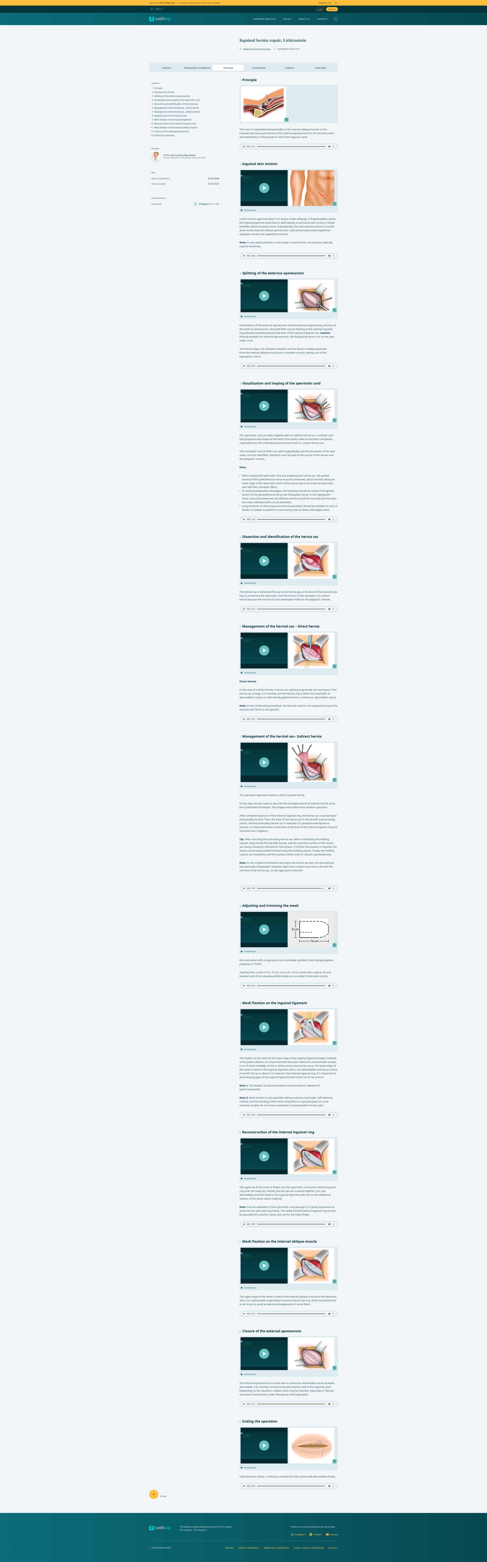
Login (320, 9)
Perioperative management (197, 67)
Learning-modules (264, 18)
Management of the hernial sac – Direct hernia (176, 107)
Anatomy (166, 67)
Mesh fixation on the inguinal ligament (172, 119)
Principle (158, 88)
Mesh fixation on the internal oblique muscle (175, 127)
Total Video (320, 67)
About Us (304, 18)
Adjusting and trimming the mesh (170, 115)
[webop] (160, 19)
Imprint (229, 1547)
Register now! (325, 2)
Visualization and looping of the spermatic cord (177, 99)
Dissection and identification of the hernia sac (176, 103)
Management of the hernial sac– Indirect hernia (177, 111)
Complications (259, 67)
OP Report (204, 203)
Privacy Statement (249, 1547)
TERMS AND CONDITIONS (276, 1547)
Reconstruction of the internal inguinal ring (175, 123)
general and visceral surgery (257, 48)
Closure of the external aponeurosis (171, 131)
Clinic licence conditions (309, 1547)
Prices (287, 18)
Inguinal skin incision (164, 92)
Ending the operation (164, 135)
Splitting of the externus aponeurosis (172, 95)
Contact (322, 18)
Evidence (289, 67)
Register (332, 9)
